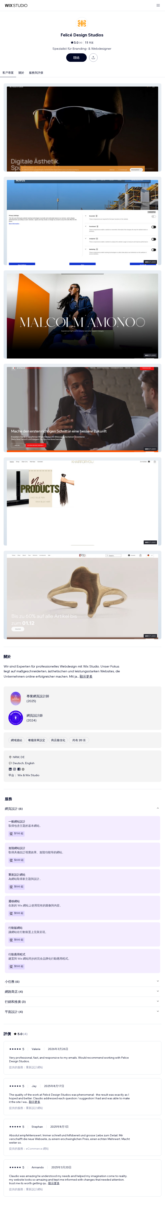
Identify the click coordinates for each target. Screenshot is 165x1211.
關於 (21, 72)
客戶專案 (8, 72)
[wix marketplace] (16, 5)
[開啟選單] (158, 5)
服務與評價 (36, 72)
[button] (82, 127)
